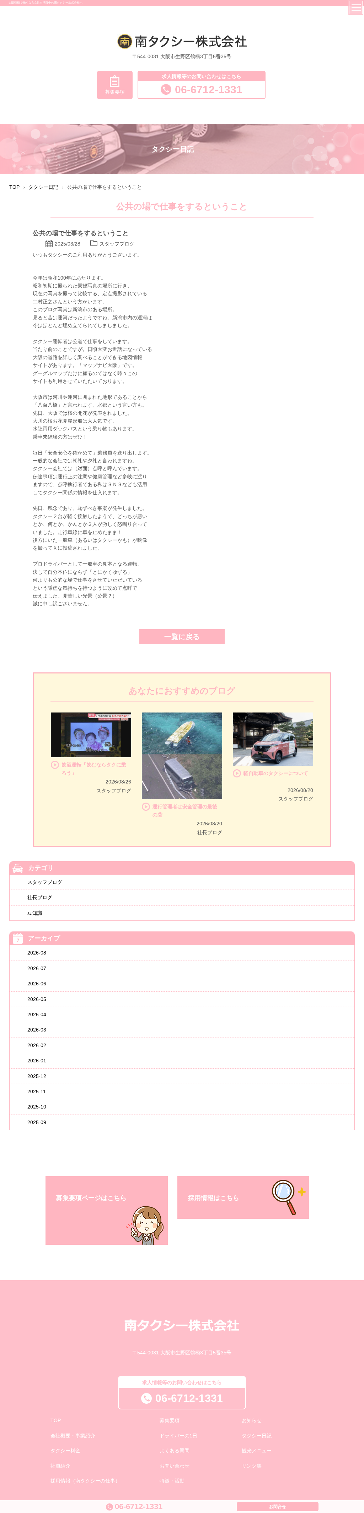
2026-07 (36, 968)
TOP (55, 1420)
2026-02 (36, 1045)
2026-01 (36, 1060)
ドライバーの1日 (178, 1435)
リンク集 (252, 1466)
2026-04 (36, 1014)
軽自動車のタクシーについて (275, 773)
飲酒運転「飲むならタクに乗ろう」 (93, 768)
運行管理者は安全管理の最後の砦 (184, 810)
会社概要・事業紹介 (72, 1435)
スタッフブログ (44, 882)
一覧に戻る (182, 636)
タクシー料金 (65, 1450)
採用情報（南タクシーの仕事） (85, 1481)
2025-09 (36, 1122)
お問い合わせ (174, 1466)
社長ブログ (39, 897)
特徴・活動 (172, 1481)
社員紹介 (60, 1466)
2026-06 (36, 983)
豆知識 (34, 913)
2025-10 (36, 1107)
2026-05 (36, 999)
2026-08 (36, 953)
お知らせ (252, 1420)
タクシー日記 (257, 1435)
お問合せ (277, 1506)
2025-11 (36, 1091)
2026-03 (36, 1030)
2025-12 (36, 1076)
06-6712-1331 (208, 89)
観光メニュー (257, 1450)
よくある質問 (174, 1450)
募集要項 (115, 92)
